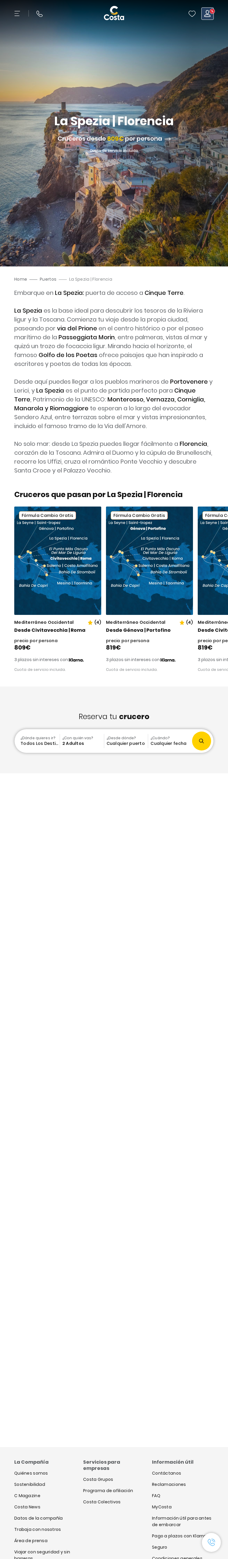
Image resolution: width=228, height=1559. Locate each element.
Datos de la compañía (38, 1518)
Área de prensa (31, 1541)
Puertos (48, 279)
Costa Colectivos (102, 1502)
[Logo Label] (114, 13)
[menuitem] (37, 741)
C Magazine (27, 1496)
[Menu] (17, 13)
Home (20, 279)
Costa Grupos (98, 1479)
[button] (192, 13)
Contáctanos (166, 1473)
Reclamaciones (169, 1484)
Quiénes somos (31, 1473)
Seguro (159, 1547)
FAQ (156, 1496)
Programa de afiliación (108, 1491)
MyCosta (162, 1507)
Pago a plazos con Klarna (179, 1536)
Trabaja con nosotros (37, 1529)
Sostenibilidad (29, 1484)
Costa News (27, 1507)
